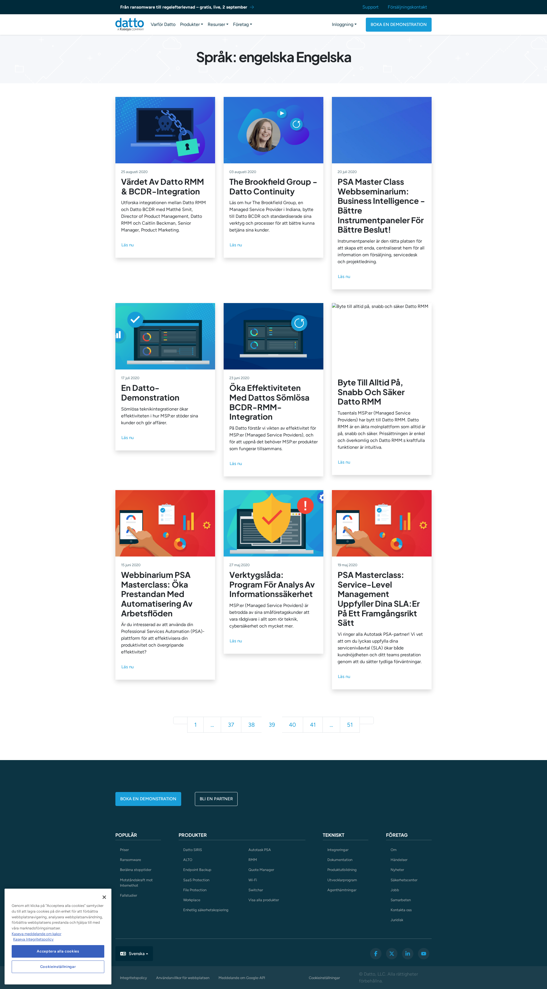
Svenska (137, 953)
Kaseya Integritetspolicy (33, 939)
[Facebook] (376, 954)
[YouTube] (424, 954)
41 (313, 724)
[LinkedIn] (408, 954)
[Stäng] (104, 897)
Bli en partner (216, 798)
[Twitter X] (392, 954)
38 (251, 724)
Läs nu (127, 244)
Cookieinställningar (324, 978)
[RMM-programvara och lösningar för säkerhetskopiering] (129, 25)
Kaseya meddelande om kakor (36, 934)
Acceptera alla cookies (58, 951)
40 (292, 724)
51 (350, 724)
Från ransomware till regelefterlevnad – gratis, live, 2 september (183, 7)
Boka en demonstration (399, 24)
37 (231, 724)
